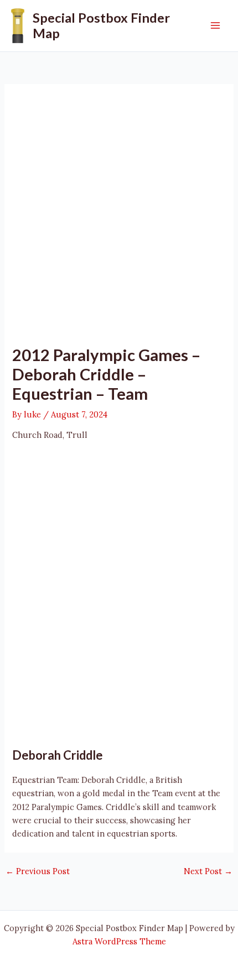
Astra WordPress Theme (119, 941)
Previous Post (38, 872)
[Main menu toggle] (215, 25)
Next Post (208, 872)
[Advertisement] (119, 220)
